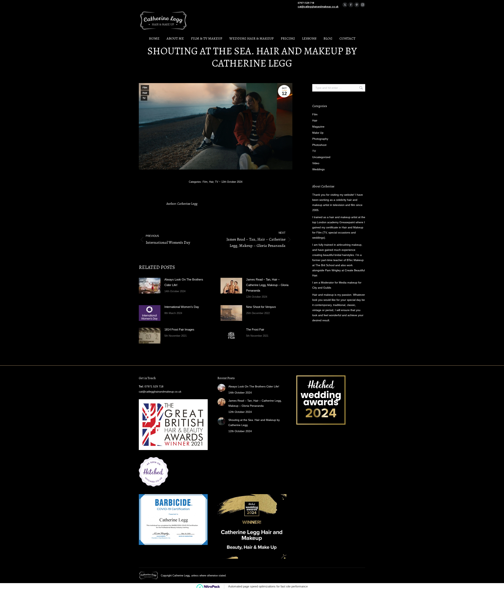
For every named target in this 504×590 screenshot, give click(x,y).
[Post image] (149, 286)
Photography (320, 138)
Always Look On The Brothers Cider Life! (183, 282)
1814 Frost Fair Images (179, 329)
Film (145, 87)
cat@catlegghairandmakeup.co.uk (318, 6)
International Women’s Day (181, 306)
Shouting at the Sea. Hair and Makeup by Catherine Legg (254, 422)
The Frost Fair (255, 329)
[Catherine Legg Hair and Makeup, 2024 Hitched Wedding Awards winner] (321, 423)
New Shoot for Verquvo (261, 306)
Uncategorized (321, 157)
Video (315, 163)
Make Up (317, 132)
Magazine (318, 126)
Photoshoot (319, 144)
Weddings (318, 169)
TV (144, 98)
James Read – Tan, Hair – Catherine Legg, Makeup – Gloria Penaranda (267, 285)
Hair (145, 93)
